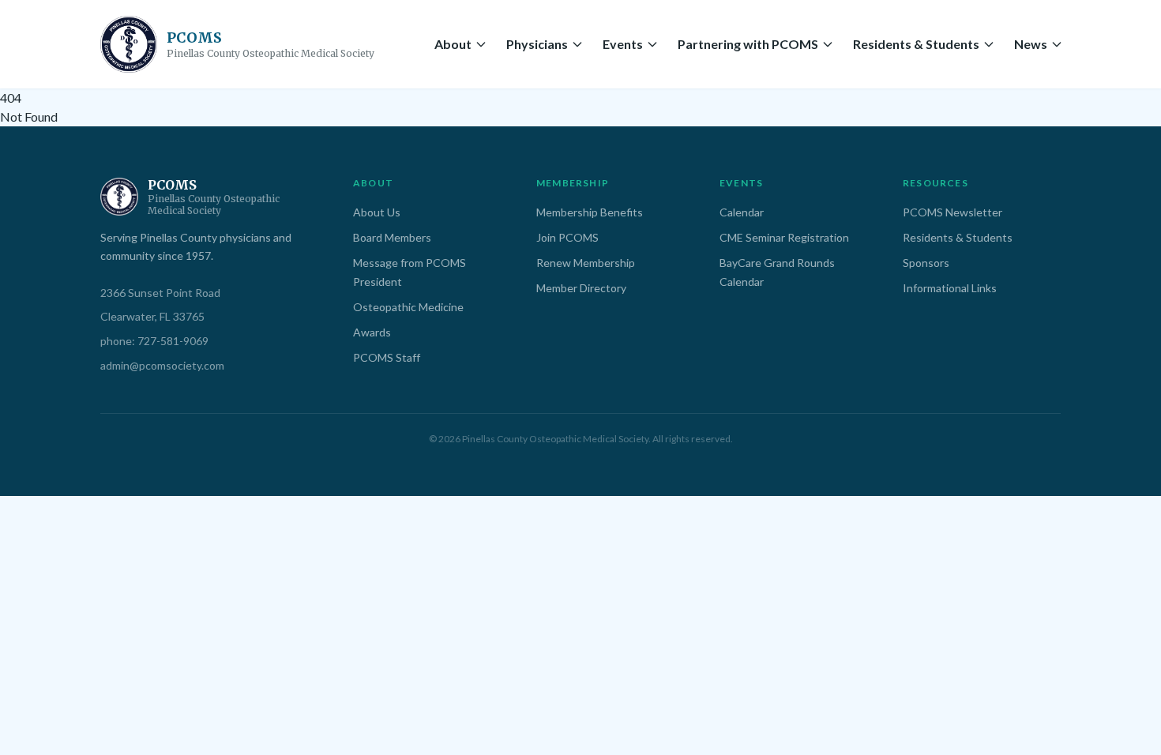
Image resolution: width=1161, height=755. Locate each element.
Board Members (392, 237)
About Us (376, 212)
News (1030, 43)
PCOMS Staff (386, 357)
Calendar (742, 212)
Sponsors (926, 262)
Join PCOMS (567, 237)
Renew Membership (585, 262)
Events (623, 43)
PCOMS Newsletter (952, 212)
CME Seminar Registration (784, 237)
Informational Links (950, 288)
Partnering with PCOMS (748, 43)
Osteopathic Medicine (408, 307)
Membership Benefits (589, 212)
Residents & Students (916, 43)
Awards (372, 332)
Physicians (537, 43)
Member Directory (581, 288)
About (453, 43)
